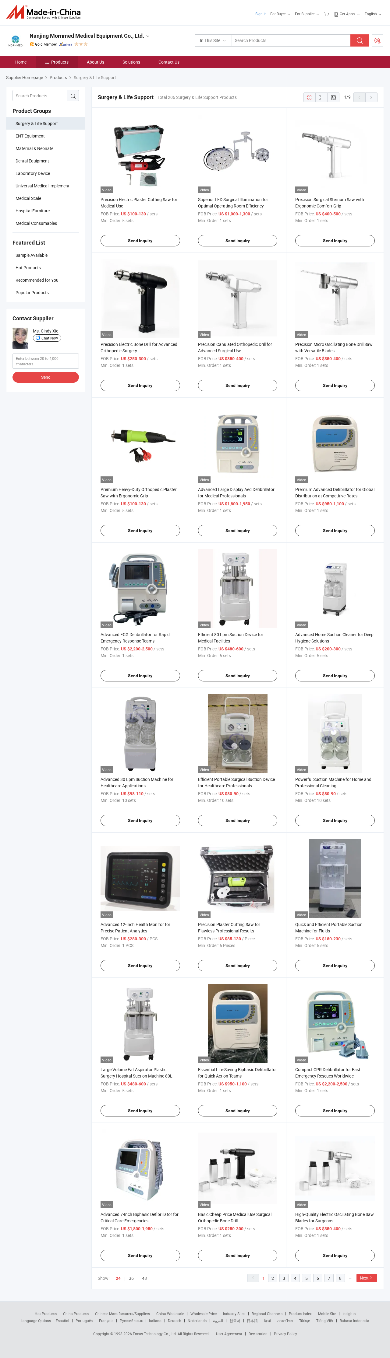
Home (21, 62)
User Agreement (229, 1333)
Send (46, 377)
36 (131, 1278)
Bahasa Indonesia (354, 1320)
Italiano (155, 1320)
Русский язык (131, 1320)
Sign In (261, 13)
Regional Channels (267, 1313)
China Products (76, 1313)
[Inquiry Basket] (327, 13)
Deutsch (174, 1320)
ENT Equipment (30, 136)
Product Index (300, 1313)
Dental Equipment (32, 161)
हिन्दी (267, 1320)
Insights (349, 1313)
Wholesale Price (203, 1313)
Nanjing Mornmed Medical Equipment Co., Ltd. (87, 36)
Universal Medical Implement (42, 186)
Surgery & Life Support (37, 123)
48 (144, 1278)
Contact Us (168, 62)
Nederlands (197, 1320)
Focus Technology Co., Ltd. (155, 1333)
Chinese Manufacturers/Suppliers (122, 1313)
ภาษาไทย (285, 1320)
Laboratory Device (33, 173)
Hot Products (46, 1313)
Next (364, 1278)
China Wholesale (170, 1313)
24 (118, 1278)
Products (60, 62)
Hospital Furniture (33, 211)
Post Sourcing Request (377, 40)
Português (84, 1320)
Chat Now (49, 338)
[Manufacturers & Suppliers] (45, 12)
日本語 (252, 1320)
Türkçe (304, 1320)
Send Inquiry (140, 240)
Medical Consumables (36, 223)
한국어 (234, 1320)
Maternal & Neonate (34, 148)
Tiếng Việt (324, 1320)
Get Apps (347, 13)
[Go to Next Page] (371, 97)
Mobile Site (327, 1313)
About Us (95, 62)
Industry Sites (234, 1313)
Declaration (258, 1333)
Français (106, 1320)
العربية (218, 1320)
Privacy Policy (285, 1333)
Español (62, 1320)
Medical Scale (28, 198)
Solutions (131, 62)
